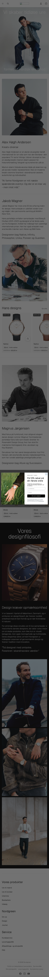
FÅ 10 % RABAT (36, 496)
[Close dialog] (46, 474)
